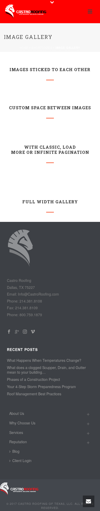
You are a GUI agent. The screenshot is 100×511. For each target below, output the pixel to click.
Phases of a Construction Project (33, 379)
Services (16, 432)
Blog (15, 451)
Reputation (18, 441)
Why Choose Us (22, 422)
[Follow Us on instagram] (25, 332)
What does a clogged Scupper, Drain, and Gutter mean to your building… (46, 369)
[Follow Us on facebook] (9, 332)
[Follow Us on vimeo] (33, 332)
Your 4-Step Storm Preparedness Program (41, 386)
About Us (16, 413)
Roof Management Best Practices (34, 393)
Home (24, 47)
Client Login (22, 460)
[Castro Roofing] (19, 488)
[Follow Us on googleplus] (17, 332)
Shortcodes (42, 47)
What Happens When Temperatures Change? (44, 360)
